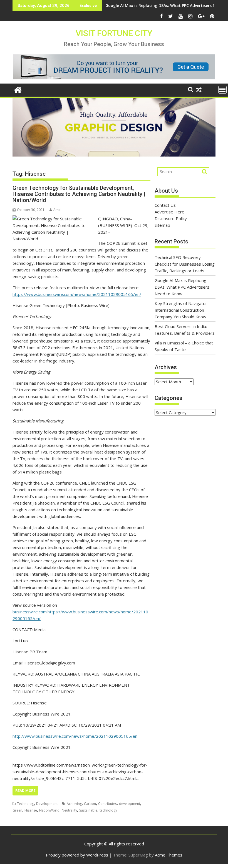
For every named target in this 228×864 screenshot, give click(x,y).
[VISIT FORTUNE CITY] (18, 89)
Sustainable (88, 810)
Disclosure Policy (171, 218)
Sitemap (162, 225)
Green (17, 810)
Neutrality (69, 810)
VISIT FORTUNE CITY (114, 33)
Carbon (90, 803)
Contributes (107, 803)
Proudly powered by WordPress (77, 855)
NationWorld (49, 810)
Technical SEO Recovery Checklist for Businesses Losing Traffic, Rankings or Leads (185, 264)
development (129, 803)
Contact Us (165, 205)
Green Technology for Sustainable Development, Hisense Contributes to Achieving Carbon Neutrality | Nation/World (79, 194)
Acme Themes (168, 855)
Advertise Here (169, 212)
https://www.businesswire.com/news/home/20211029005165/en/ (77, 294)
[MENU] (222, 90)
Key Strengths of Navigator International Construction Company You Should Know (181, 310)
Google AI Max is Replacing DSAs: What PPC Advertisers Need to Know (182, 287)
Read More (25, 791)
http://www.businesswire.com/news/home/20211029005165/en (75, 736)
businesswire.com (30, 611)
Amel (57, 209)
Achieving (74, 803)
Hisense (30, 810)
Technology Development (37, 803)
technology (108, 810)
